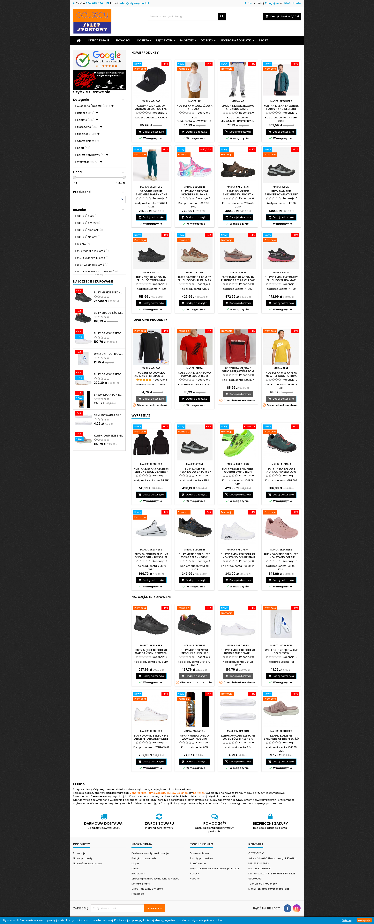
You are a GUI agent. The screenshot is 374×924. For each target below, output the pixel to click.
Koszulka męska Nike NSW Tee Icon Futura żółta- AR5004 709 (281, 376)
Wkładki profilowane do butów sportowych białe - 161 (109, 353)
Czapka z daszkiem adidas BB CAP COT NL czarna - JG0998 (151, 109)
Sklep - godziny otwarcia (147, 889)
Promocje (79, 853)
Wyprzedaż (140, 415)
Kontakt (255, 844)
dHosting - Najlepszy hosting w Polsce (155, 878)
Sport (263, 40)
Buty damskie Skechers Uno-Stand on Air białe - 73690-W (238, 557)
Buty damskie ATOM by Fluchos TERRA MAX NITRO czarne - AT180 (281, 280)
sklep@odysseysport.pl (134, 3)
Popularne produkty (149, 320)
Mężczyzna (164, 40)
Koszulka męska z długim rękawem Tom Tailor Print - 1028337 (237, 371)
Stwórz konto (292, 3)
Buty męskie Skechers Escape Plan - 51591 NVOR (194, 557)
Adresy (194, 873)
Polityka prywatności (144, 858)
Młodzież (187, 40)
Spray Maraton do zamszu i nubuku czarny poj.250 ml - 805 (109, 394)
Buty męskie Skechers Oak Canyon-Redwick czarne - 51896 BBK (109, 292)
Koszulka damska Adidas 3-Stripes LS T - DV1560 (151, 376)
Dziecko (207, 40)
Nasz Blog (137, 894)
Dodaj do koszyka (151, 131)
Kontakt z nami (140, 884)
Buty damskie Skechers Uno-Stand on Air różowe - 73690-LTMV (281, 557)
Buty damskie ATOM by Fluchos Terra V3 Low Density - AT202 (238, 280)
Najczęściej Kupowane (93, 281)
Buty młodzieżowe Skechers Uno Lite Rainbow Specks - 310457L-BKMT (109, 312)
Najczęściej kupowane (87, 863)
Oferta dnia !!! (98, 40)
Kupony (194, 878)
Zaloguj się (272, 3)
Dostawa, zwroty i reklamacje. (150, 853)
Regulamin (138, 873)
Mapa (135, 863)
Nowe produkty (145, 52)
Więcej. (347, 920)
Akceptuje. (364, 920)
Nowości (123, 40)
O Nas (135, 868)
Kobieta (143, 40)
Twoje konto (201, 844)
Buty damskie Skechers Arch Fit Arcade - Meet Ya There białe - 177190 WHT (109, 374)
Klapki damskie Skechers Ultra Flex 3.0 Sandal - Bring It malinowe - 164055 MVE (109, 435)
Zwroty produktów (201, 858)
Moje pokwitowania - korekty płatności (214, 868)
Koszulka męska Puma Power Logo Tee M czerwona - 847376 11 (194, 376)
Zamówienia (198, 863)
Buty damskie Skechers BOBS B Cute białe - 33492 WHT (109, 333)
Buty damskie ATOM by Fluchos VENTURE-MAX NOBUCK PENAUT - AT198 (194, 280)
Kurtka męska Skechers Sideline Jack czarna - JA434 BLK (151, 472)
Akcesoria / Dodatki (235, 40)
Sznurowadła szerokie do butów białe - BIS (109, 415)
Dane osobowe (200, 853)
